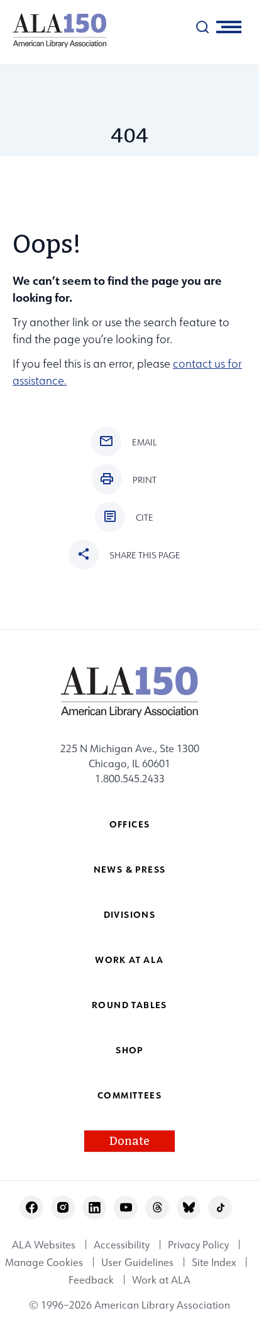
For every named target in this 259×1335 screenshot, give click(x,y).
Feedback (91, 1280)
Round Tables (129, 1005)
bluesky (189, 1207)
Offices (129, 824)
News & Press (130, 869)
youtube (126, 1207)
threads (157, 1207)
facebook (32, 1207)
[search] (202, 27)
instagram (63, 1207)
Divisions (130, 914)
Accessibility (122, 1244)
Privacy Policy (198, 1244)
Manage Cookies (44, 1262)
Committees (129, 1095)
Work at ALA (129, 959)
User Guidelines (137, 1262)
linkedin (95, 1207)
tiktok (220, 1207)
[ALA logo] (53, 30)
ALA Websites (43, 1244)
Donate (129, 1141)
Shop (129, 1050)
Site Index (214, 1262)
